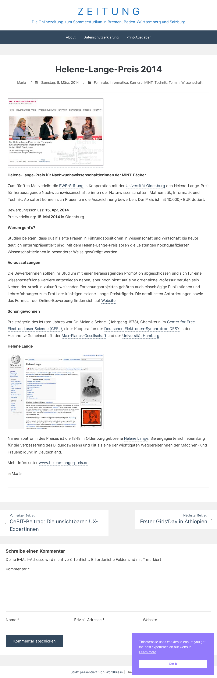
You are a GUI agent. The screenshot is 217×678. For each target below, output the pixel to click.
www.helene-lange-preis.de (63, 462)
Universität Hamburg (140, 335)
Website (108, 300)
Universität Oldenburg (145, 186)
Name (12, 620)
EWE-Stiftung (71, 186)
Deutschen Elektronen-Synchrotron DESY (141, 328)
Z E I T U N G (108, 11)
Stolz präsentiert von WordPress (97, 672)
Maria (21, 82)
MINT (148, 82)
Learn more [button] (147, 652)
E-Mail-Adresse (89, 620)
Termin (174, 82)
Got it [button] (173, 663)
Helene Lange (136, 438)
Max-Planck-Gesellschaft (84, 335)
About (71, 37)
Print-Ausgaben (139, 37)
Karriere (136, 82)
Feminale (101, 82)
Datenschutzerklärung (101, 37)
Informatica (119, 82)
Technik (160, 82)
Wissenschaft (192, 82)
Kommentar (18, 569)
